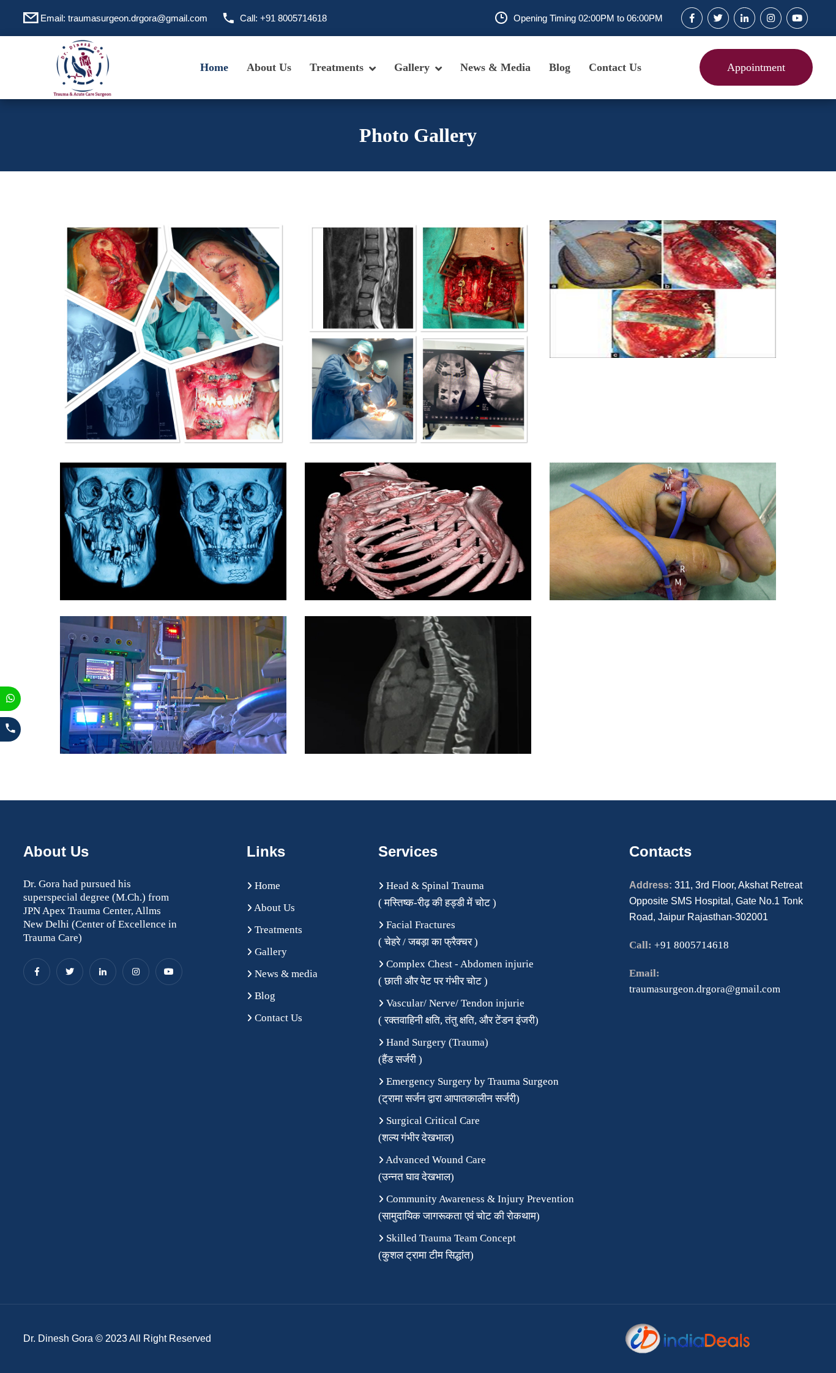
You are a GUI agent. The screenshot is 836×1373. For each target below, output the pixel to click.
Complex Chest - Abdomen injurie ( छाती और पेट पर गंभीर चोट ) (456, 972)
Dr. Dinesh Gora (59, 1338)
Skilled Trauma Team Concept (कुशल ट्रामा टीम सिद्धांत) (447, 1246)
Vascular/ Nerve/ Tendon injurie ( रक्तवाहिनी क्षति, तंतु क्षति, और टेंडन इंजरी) (458, 1011)
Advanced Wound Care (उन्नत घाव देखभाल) (432, 1168)
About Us (269, 67)
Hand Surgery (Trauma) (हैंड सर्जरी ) (433, 1050)
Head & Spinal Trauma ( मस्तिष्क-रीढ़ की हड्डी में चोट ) (437, 894)
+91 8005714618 (293, 18)
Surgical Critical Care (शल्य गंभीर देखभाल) (429, 1129)
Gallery (412, 67)
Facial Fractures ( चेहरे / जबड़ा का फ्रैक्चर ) (428, 933)
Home (214, 67)
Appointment (756, 67)
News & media (495, 67)
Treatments (337, 67)
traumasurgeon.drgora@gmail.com (137, 18)
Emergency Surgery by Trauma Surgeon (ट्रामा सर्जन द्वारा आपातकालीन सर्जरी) (468, 1090)
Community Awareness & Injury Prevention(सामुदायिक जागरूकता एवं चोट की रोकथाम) (476, 1207)
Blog (559, 67)
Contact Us (615, 67)
